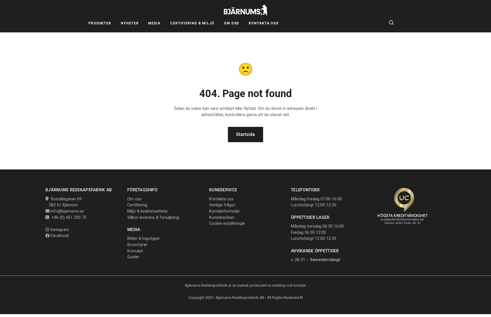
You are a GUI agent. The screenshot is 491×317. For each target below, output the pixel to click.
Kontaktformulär (224, 211)
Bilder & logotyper (143, 238)
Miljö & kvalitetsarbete (147, 211)
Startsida (245, 134)
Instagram (59, 229)
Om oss (134, 199)
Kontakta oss (221, 199)
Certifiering (137, 205)
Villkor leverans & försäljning (153, 217)
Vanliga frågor (222, 205)
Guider (133, 257)
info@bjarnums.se (67, 211)
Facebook (59, 235)
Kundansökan (221, 217)
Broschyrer (137, 244)
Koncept (135, 251)
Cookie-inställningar (227, 223)
